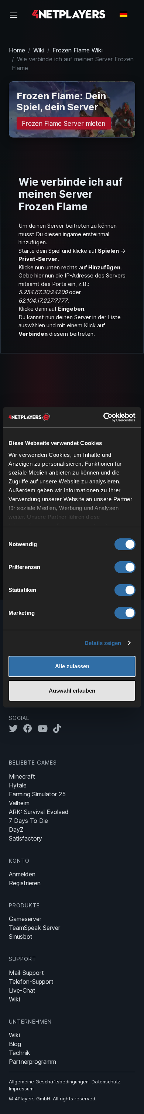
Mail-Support (26, 972)
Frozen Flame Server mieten (63, 123)
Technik (19, 1052)
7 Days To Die (28, 820)
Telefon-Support (31, 981)
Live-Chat (22, 990)
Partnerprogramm (32, 1061)
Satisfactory (25, 838)
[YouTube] (45, 728)
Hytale (18, 785)
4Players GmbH (32, 1098)
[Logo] (69, 13)
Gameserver (25, 918)
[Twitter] (16, 728)
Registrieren (25, 883)
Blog (15, 1044)
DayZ (16, 829)
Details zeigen (103, 643)
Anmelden (22, 874)
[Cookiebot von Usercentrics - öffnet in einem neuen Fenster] (104, 417)
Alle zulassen (72, 666)
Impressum (21, 1088)
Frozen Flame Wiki (77, 50)
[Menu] (16, 14)
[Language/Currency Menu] (123, 14)
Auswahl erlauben (72, 690)
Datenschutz (106, 1081)
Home (17, 50)
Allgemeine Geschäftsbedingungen (49, 1081)
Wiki (38, 50)
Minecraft (22, 776)
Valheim (19, 803)
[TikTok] (58, 728)
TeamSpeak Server (34, 927)
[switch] (125, 567)
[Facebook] (30, 728)
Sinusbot (20, 936)
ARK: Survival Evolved (39, 811)
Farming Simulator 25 (37, 794)
